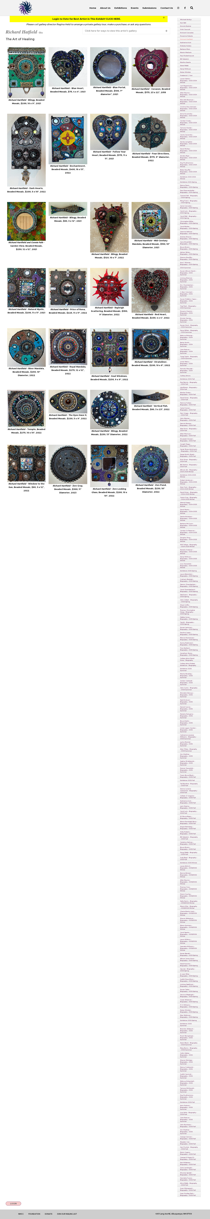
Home (92, 8)
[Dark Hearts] (26, 150)
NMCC (21, 1214)
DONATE (48, 1214)
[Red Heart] (151, 290)
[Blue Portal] (109, 66)
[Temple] (26, 409)
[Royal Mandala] (68, 346)
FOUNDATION (34, 1214)
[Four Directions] (151, 133)
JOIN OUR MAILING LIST (67, 1214)
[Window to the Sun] (26, 463)
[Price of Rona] (68, 288)
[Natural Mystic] (26, 288)
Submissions (149, 8)
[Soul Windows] (109, 351)
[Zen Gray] (68, 464)
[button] (89, 19)
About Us (105, 8)
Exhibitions (120, 8)
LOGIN (13, 1203)
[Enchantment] (68, 139)
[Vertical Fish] (151, 397)
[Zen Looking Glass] (109, 466)
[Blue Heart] (68, 67)
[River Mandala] (26, 347)
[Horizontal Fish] (68, 209)
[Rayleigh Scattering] (109, 287)
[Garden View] (26, 221)
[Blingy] (26, 72)
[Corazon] (151, 67)
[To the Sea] (109, 409)
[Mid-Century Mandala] (151, 220)
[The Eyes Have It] (68, 402)
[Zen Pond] (151, 464)
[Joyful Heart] (109, 227)
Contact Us (166, 8)
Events (134, 8)
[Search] (190, 8)
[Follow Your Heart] (109, 132)
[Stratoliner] (151, 344)
